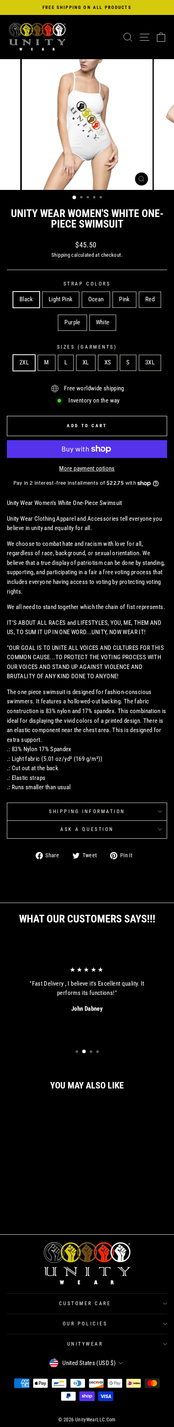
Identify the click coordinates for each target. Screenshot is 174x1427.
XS (107, 362)
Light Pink (61, 299)
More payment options (87, 468)
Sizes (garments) (87, 347)
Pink (124, 299)
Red (150, 299)
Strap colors (87, 284)
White (103, 322)
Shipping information (87, 811)
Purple (72, 322)
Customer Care (85, 1303)
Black (26, 299)
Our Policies (85, 1324)
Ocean (96, 299)
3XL (150, 362)
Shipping (60, 255)
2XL (24, 362)
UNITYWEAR (85, 1344)
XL (86, 362)
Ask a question (86, 829)
